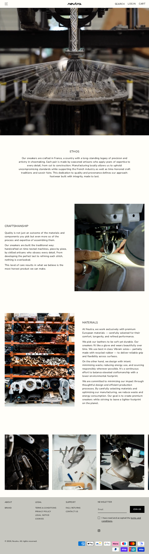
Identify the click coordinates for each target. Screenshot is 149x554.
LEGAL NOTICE (42, 515)
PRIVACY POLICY (43, 511)
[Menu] (6, 4)
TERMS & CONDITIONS (45, 508)
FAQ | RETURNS (73, 508)
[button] (120, 4)
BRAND (8, 508)
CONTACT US (72, 511)
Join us (137, 509)
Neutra (15, 541)
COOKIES (39, 519)
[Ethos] (74, 4)
